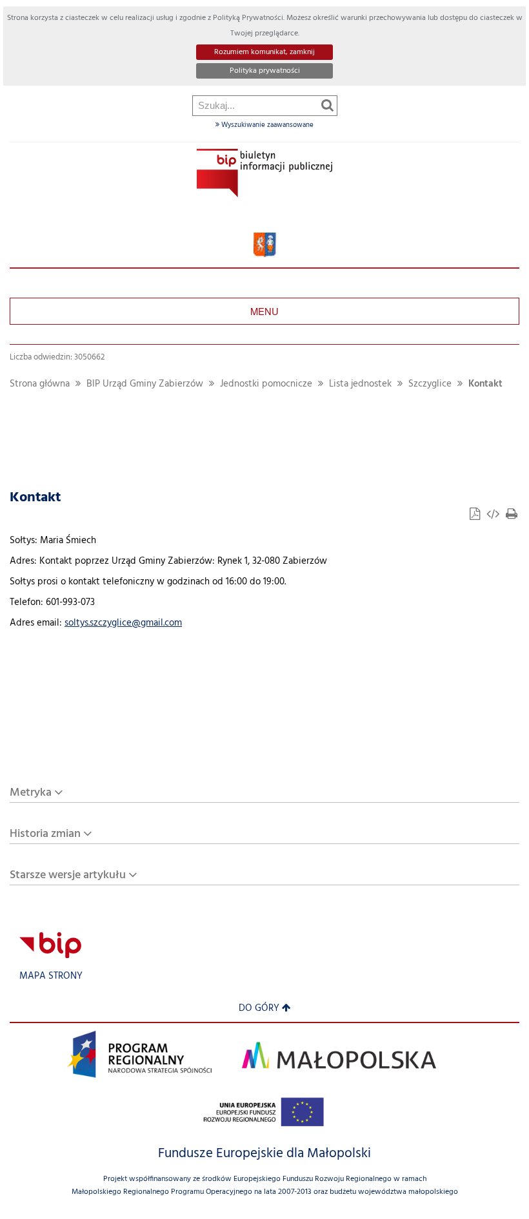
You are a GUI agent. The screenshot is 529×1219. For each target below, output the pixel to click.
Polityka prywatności (265, 70)
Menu (264, 311)
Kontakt (485, 384)
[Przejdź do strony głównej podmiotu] (264, 173)
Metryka (31, 792)
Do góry (259, 1008)
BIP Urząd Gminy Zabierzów (144, 384)
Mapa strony (51, 976)
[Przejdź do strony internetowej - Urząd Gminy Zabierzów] (265, 245)
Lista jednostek (360, 384)
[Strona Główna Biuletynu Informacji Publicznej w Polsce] (50, 944)
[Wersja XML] (494, 515)
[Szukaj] (327, 105)
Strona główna (40, 384)
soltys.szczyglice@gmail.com (123, 623)
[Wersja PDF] (476, 515)
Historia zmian (45, 834)
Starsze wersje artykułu (68, 875)
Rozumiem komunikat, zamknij (264, 52)
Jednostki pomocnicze (266, 384)
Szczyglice (430, 384)
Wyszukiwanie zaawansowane (266, 125)
